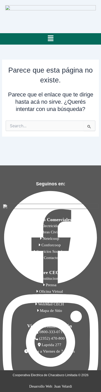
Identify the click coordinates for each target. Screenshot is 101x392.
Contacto (50, 258)
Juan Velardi (63, 386)
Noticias (51, 298)
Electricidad (50, 226)
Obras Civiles (50, 232)
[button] (50, 39)
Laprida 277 (51, 345)
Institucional (50, 278)
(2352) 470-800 (51, 338)
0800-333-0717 (51, 332)
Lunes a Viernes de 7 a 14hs (51, 351)
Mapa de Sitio (50, 311)
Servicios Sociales (50, 251)
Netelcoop (50, 238)
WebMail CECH (50, 304)
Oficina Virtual (50, 291)
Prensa (50, 285)
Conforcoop (50, 245)
